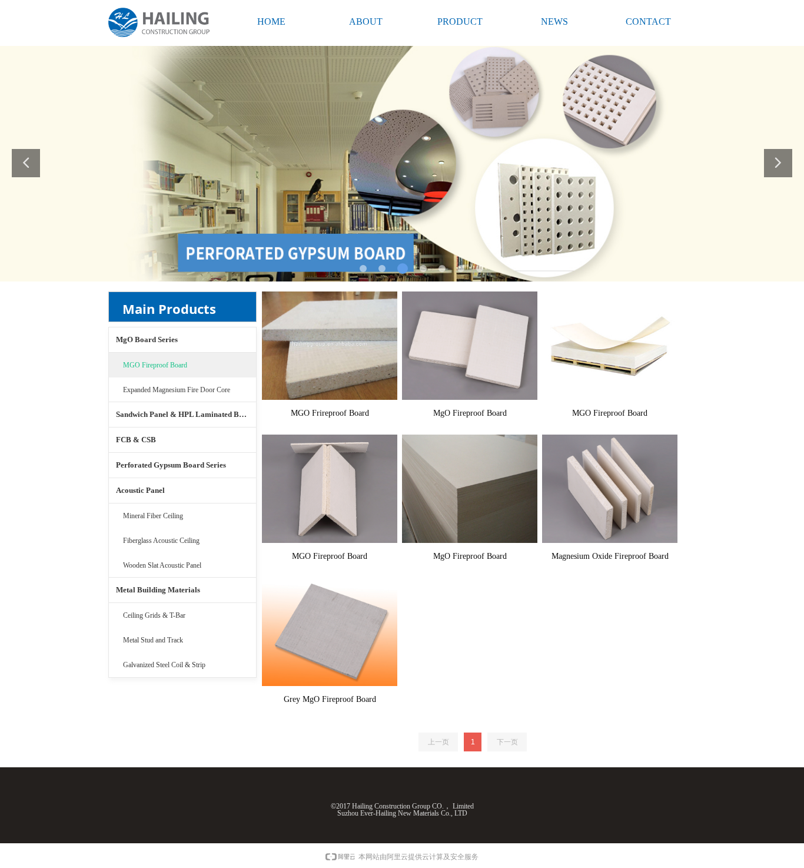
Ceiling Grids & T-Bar (154, 615)
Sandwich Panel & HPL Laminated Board (185, 414)
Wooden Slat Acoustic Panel (162, 565)
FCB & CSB (136, 439)
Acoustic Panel (140, 490)
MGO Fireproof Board (155, 365)
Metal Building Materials (158, 589)
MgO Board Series (147, 339)
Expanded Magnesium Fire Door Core (176, 390)
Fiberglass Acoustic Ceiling (161, 540)
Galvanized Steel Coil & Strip (164, 665)
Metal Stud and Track (153, 640)
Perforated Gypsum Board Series (171, 464)
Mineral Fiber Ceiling (153, 516)
